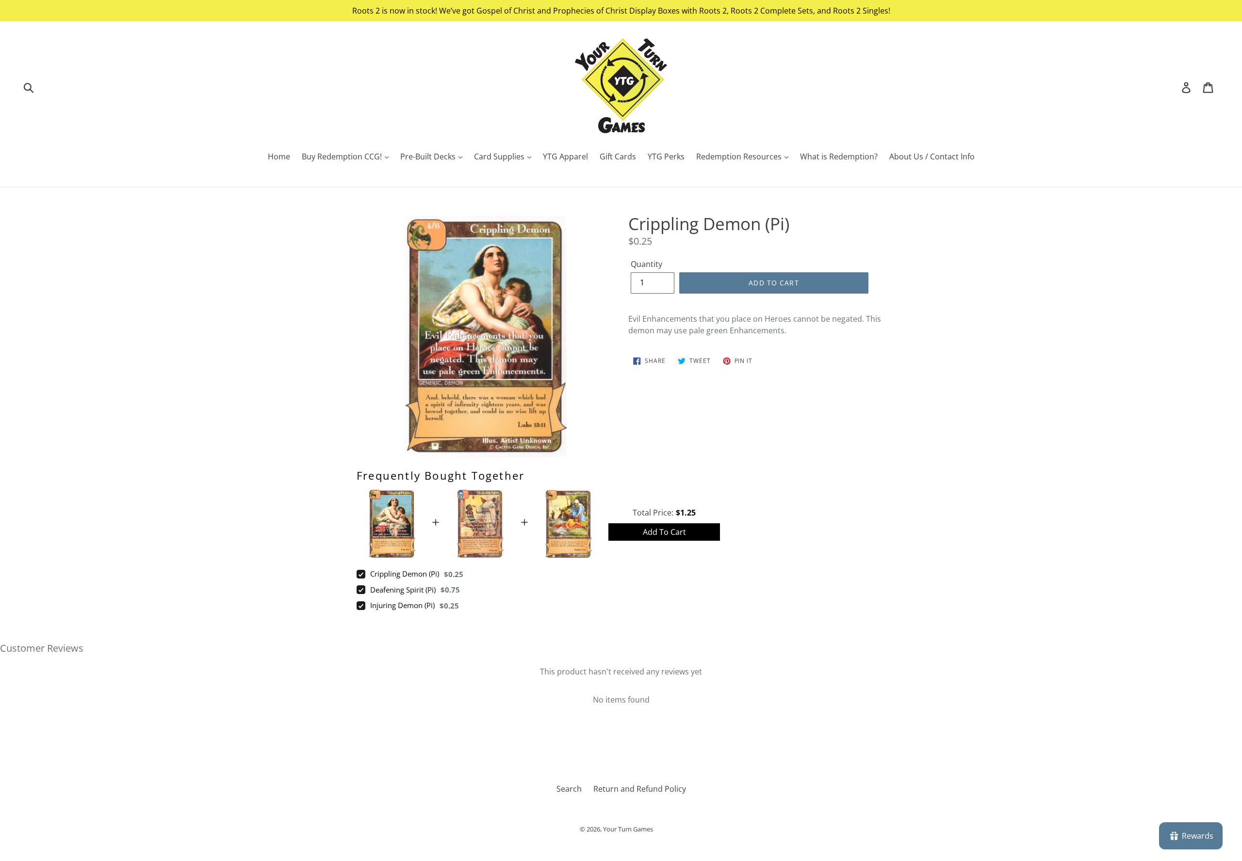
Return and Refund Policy (639, 788)
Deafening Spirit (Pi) (403, 590)
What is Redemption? (839, 156)
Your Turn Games (628, 829)
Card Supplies (500, 156)
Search (569, 788)
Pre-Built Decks (429, 156)
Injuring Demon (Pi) (402, 605)
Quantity (646, 264)
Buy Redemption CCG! (343, 156)
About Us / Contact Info (932, 156)
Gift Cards (618, 156)
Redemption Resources (740, 156)
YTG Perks (666, 156)
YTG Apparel (565, 156)
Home (279, 156)
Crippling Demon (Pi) (404, 574)
